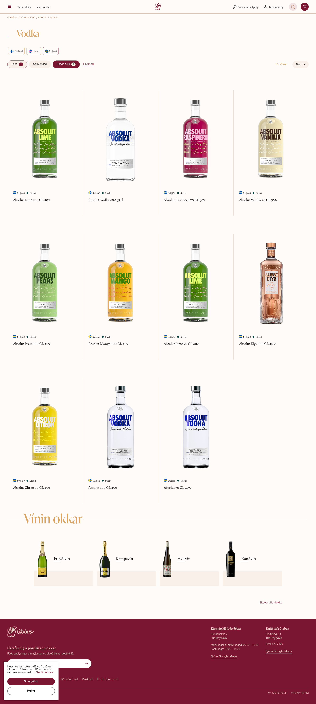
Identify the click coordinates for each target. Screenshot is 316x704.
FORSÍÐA (12, 18)
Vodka (54, 18)
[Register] (86, 663)
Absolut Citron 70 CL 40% (31, 487)
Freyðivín (62, 558)
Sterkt (42, 18)
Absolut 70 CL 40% (177, 487)
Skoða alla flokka (270, 602)
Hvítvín (184, 558)
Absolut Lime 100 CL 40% (31, 199)
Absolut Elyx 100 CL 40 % (257, 343)
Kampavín (124, 558)
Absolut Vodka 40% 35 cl (105, 199)
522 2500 (277, 644)
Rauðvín (248, 558)
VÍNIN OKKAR (27, 18)
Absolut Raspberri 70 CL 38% (184, 199)
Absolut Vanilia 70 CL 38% (258, 199)
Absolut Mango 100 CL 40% (108, 343)
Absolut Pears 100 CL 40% (31, 343)
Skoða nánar (44, 672)
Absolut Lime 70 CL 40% (181, 343)
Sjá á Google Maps (224, 656)
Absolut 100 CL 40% (102, 487)
